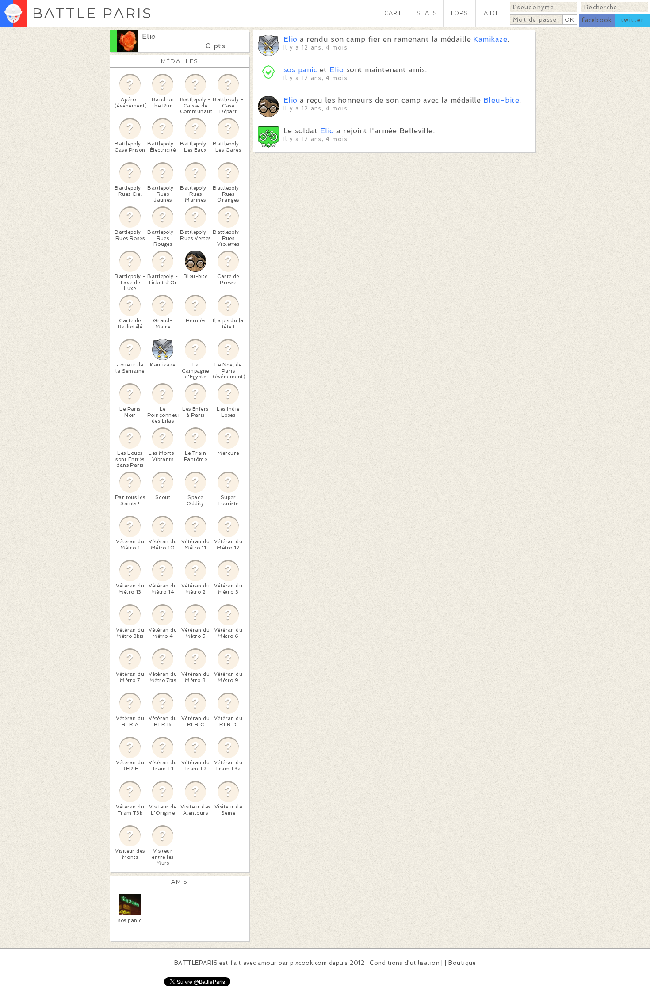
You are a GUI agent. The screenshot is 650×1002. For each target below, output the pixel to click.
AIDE (492, 13)
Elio (149, 36)
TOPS (459, 13)
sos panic (300, 69)
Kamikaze (490, 39)
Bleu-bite (501, 100)
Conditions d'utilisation (405, 963)
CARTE (394, 13)
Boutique (462, 963)
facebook (596, 20)
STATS (427, 13)
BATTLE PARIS (92, 13)
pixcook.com (308, 963)
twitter (632, 20)
